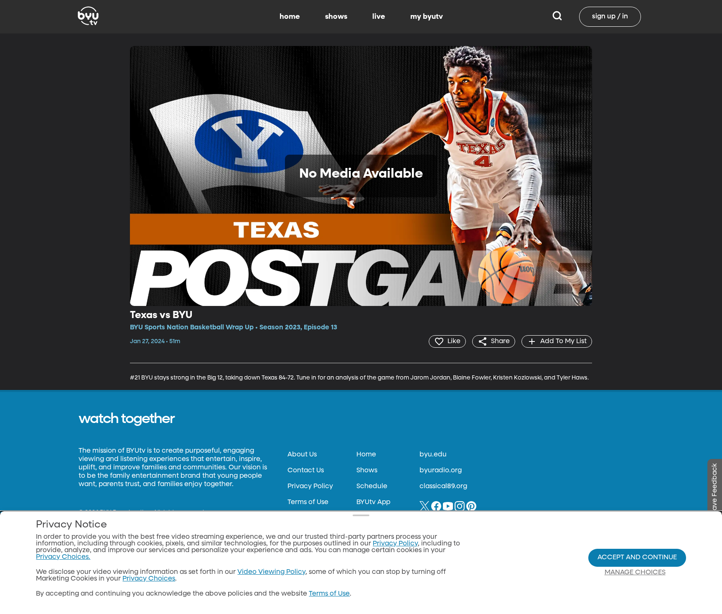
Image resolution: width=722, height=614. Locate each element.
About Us (302, 454)
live (378, 16)
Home (366, 454)
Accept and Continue (637, 557)
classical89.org (443, 486)
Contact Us (305, 470)
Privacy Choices (148, 579)
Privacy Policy (310, 486)
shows (336, 16)
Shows (366, 470)
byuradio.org (440, 470)
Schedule (371, 486)
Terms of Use (307, 502)
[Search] (557, 17)
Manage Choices (635, 572)
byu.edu (433, 454)
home (290, 16)
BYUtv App (373, 502)
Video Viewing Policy (271, 572)
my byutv (426, 16)
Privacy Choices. (63, 557)
